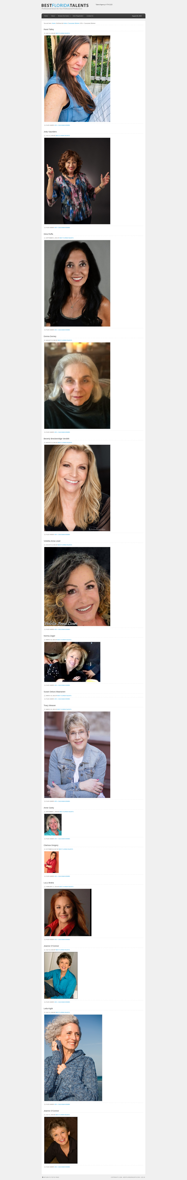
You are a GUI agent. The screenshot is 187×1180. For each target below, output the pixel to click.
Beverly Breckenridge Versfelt (56, 439)
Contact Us (90, 16)
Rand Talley (49, 29)
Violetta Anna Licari (52, 541)
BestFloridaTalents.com (131, 1177)
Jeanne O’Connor (51, 946)
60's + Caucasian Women (62, 125)
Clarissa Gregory (51, 845)
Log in (143, 1177)
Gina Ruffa (48, 234)
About (53, 16)
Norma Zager (49, 636)
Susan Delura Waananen (54, 692)
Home (46, 16)
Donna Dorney (50, 336)
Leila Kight (48, 1008)
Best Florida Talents (66, 7)
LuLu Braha (49, 883)
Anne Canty (49, 808)
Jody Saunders (50, 132)
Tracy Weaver (50, 705)
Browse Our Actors (63, 16)
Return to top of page (51, 1177)
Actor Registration (78, 16)
